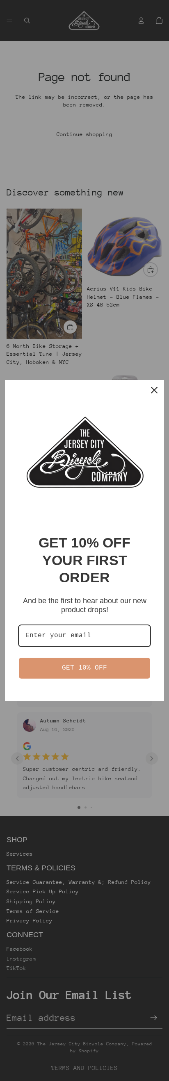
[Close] (154, 390)
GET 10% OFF (84, 668)
